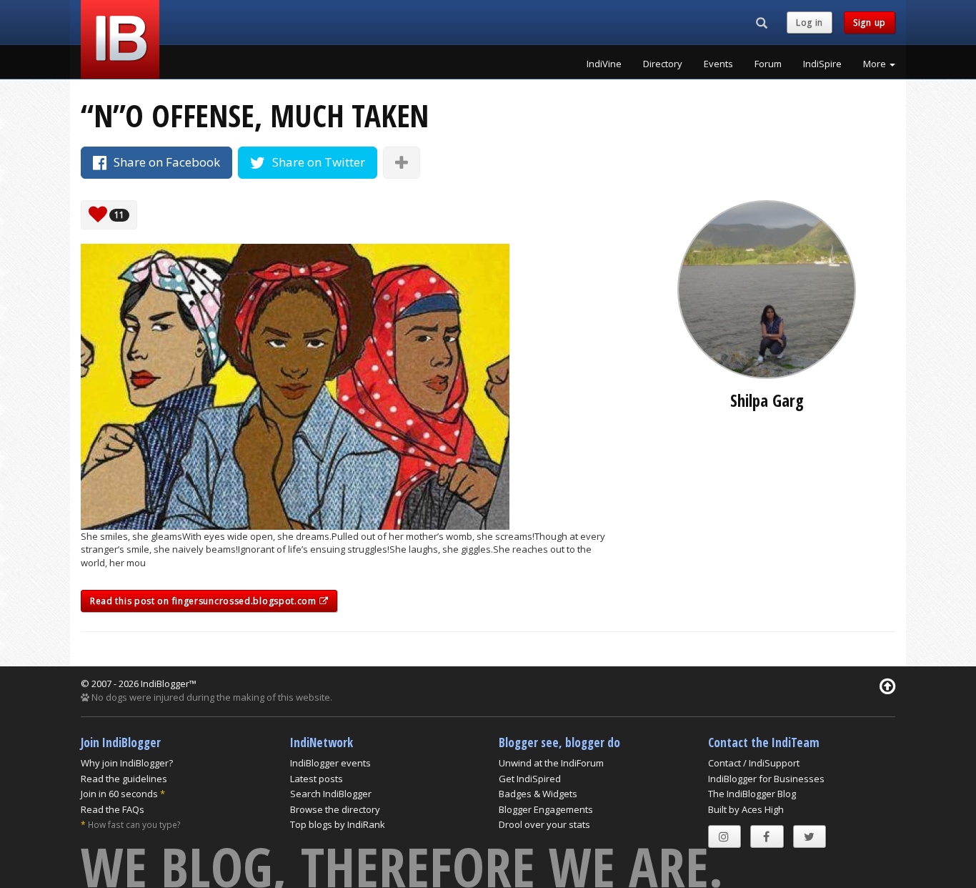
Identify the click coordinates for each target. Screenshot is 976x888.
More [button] (875, 63)
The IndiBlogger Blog (752, 793)
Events (718, 63)
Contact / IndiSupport (754, 762)
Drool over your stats (544, 824)
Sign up (869, 22)
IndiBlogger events (330, 762)
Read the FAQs (112, 809)
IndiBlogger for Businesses (766, 778)
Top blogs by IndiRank (337, 824)
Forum (768, 63)
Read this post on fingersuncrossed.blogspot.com (204, 601)
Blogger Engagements (546, 809)
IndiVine (604, 63)
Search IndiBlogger (331, 793)
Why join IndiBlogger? (127, 762)
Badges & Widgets (538, 793)
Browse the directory (335, 809)
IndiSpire (822, 63)
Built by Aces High (746, 809)
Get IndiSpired (530, 778)
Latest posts (316, 778)
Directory (662, 63)
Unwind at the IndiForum (551, 762)
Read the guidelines (124, 778)
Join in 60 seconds (119, 793)
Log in (809, 22)
